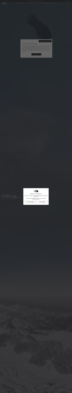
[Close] (47, 190)
